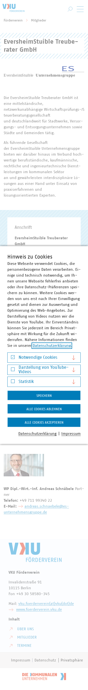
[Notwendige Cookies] (13, 358)
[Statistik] (13, 383)
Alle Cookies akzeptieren (44, 422)
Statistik (26, 382)
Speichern (44, 396)
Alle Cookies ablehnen (44, 409)
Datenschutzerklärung (52, 346)
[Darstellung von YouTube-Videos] (13, 370)
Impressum (71, 434)
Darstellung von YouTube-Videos (44, 369)
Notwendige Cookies (38, 357)
